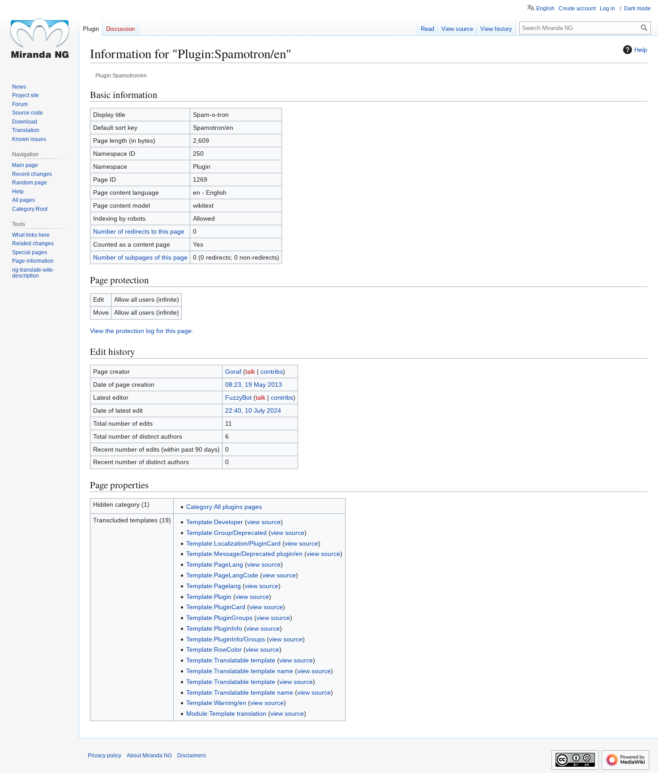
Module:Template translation (226, 713)
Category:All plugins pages (224, 506)
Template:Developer (214, 521)
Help (640, 49)
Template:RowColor (214, 649)
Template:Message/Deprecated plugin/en (244, 553)
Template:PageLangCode (222, 575)
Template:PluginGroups (219, 617)
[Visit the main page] (39, 36)
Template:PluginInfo (214, 628)
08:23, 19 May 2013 (253, 384)
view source (264, 521)
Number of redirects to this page (138, 231)
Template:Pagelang (213, 585)
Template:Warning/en (216, 702)
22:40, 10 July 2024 (253, 410)
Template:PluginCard (215, 607)
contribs (272, 371)
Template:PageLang (214, 564)
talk (250, 371)
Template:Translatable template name (239, 671)
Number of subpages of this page (140, 257)
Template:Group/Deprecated (226, 532)
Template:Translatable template (230, 660)
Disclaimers (191, 755)
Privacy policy (104, 755)
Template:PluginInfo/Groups (225, 639)
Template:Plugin (208, 596)
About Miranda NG (149, 755)
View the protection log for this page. (141, 330)
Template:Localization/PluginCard (233, 543)
